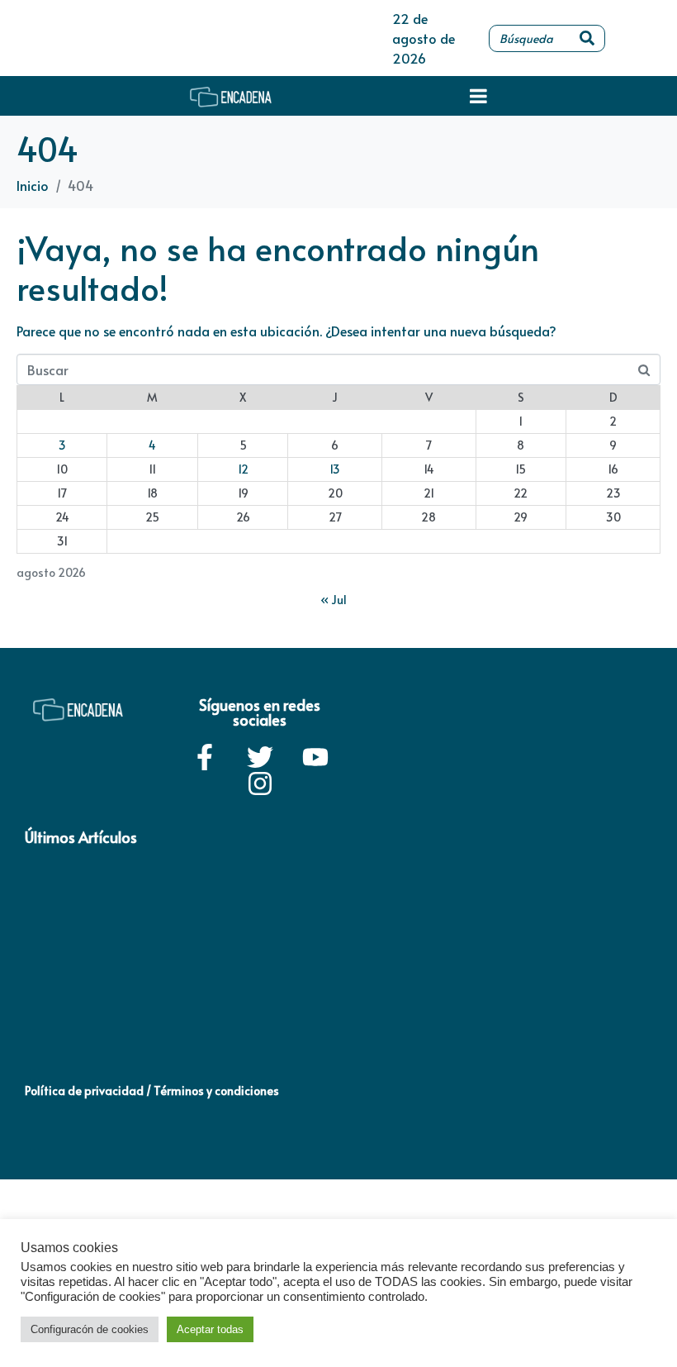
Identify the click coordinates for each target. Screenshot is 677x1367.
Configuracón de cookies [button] (90, 1329)
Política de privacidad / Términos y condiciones (152, 1090)
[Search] (587, 38)
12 (243, 469)
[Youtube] (315, 757)
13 (334, 469)
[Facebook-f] (205, 757)
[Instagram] (260, 783)
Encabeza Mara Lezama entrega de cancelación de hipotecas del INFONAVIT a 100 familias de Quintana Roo (98, 1005)
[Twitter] (260, 757)
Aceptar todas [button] (210, 1329)
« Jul (333, 599)
